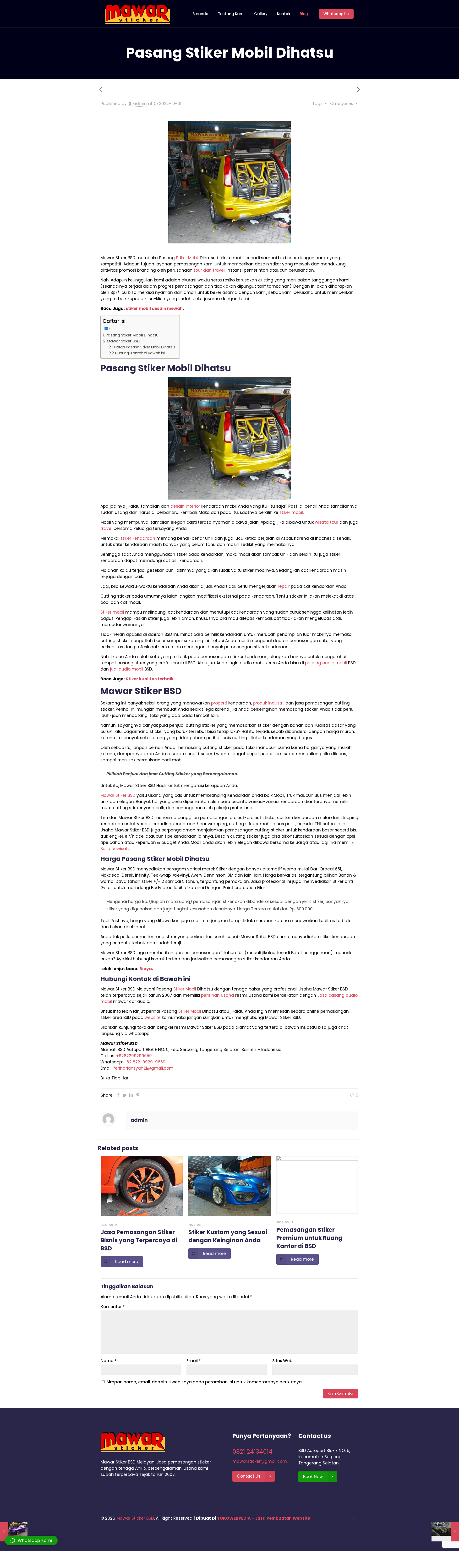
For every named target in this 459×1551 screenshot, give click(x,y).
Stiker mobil (112, 612)
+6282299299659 (134, 1056)
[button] (31, 1540)
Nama (109, 1361)
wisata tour (326, 522)
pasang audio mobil (326, 663)
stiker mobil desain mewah (154, 308)
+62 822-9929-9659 (144, 1062)
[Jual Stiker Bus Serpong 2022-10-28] (13, 1531)
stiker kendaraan (137, 538)
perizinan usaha (217, 995)
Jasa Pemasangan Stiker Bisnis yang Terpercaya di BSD (139, 1240)
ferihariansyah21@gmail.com (143, 1068)
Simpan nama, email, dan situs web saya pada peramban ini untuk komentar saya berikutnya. (205, 1382)
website (153, 1017)
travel (106, 528)
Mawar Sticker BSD (135, 1518)
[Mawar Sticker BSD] (137, 14)
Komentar (113, 1306)
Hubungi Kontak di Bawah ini (140, 353)
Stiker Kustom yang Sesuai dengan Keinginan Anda (227, 1236)
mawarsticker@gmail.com (259, 1461)
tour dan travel (209, 270)
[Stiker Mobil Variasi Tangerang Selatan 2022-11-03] (445, 1531)
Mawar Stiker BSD (123, 341)
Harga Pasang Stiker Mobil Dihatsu (144, 347)
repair (284, 586)
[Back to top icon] (353, 1518)
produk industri (268, 703)
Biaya (145, 969)
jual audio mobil (126, 669)
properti (219, 703)
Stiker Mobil (187, 258)
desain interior (185, 506)
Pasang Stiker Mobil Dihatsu (132, 335)
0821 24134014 (252, 1451)
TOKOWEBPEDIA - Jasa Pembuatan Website (263, 1518)
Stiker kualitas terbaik (149, 679)
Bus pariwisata (115, 849)
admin (140, 103)
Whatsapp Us (336, 13)
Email (193, 1361)
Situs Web (282, 1361)
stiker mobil (291, 512)
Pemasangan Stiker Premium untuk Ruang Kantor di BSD (309, 1238)
